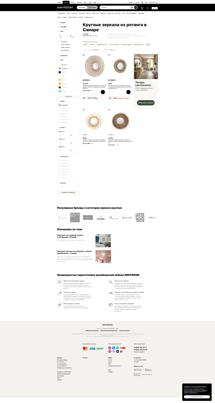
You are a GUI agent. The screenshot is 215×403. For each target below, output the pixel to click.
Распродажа (61, 13)
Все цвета (64, 64)
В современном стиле (102, 44)
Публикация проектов (114, 366)
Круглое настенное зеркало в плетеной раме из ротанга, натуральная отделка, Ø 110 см (94, 87)
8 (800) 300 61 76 (140, 350)
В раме (85, 44)
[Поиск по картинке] (131, 7)
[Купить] (103, 92)
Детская (117, 13)
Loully (110, 138)
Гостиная (81, 13)
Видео (110, 362)
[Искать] (135, 7)
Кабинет (103, 13)
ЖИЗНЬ (110, 372)
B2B (95, 2)
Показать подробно (139, 352)
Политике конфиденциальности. (195, 391)
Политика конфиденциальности (109, 330)
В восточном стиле (138, 44)
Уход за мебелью (61, 366)
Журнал (79, 2)
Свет (123, 13)
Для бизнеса (60, 376)
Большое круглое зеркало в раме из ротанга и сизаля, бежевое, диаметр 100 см (120, 141)
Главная (59, 2)
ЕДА (109, 370)
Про (90, 2)
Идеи (110, 358)
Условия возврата (62, 364)
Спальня (74, 13)
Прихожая (110, 13)
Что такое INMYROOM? (140, 360)
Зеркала (148, 44)
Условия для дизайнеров (63, 373)
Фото (85, 2)
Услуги (73, 2)
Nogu (85, 138)
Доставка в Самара (62, 360)
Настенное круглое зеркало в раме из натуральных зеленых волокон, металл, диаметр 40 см (119, 87)
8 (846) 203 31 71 (153, 2)
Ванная (88, 13)
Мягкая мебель (131, 13)
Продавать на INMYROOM (64, 372)
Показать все (68, 96)
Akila (110, 84)
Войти (154, 8)
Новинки (59, 379)
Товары (66, 2)
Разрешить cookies (196, 396)
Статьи (110, 360)
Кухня (68, 13)
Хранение (141, 13)
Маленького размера (126, 44)
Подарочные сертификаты (64, 368)
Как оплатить (60, 362)
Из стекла (92, 44)
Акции (59, 377)
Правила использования (92, 330)
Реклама (136, 362)
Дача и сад (95, 13)
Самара (137, 2)
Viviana (85, 84)
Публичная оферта (124, 330)
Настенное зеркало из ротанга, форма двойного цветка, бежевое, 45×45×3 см (94, 140)
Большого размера (114, 44)
